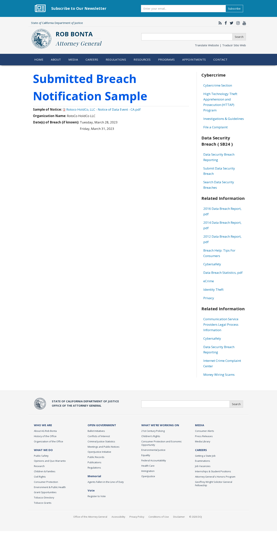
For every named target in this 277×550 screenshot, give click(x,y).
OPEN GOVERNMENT (102, 425)
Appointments (194, 59)
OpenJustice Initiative (99, 451)
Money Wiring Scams (219, 374)
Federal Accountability (153, 460)
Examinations (202, 461)
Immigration (148, 471)
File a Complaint (215, 127)
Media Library (202, 441)
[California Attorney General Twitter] (230, 23)
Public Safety (41, 455)
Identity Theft (213, 289)
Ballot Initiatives (96, 431)
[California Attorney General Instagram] (237, 23)
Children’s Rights (150, 436)
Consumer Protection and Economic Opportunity (161, 443)
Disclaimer (179, 516)
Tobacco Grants (42, 502)
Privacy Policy (136, 516)
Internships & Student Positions (213, 471)
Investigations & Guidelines (223, 118)
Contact (220, 59)
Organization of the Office (48, 441)
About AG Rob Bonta (45, 431)
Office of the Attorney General (90, 516)
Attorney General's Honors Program (215, 476)
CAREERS (201, 450)
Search (239, 37)
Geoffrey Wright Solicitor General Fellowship (213, 483)
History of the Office (45, 436)
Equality (145, 455)
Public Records (96, 457)
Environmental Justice (153, 450)
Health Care (148, 465)
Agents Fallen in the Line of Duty (106, 482)
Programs (166, 59)
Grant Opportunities (45, 492)
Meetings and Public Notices (103, 446)
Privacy (208, 298)
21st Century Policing (153, 431)
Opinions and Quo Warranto (50, 461)
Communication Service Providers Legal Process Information (220, 324)
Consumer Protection (46, 482)
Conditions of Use (158, 516)
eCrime (208, 281)
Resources (142, 59)
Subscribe (234, 8)
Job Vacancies (202, 466)
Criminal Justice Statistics (101, 441)
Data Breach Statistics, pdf (223, 272)
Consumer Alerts (204, 431)
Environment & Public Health (50, 487)
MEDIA (199, 425)
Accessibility (118, 516)
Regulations (116, 59)
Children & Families (44, 471)
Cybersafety (212, 264)
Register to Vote (97, 496)
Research (39, 466)
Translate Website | (220, 45)
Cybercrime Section (217, 85)
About (56, 59)
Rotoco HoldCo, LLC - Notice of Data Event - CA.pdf (103, 109)
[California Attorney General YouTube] (243, 23)
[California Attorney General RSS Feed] (219, 23)
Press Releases (204, 436)
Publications (94, 462)
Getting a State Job (205, 455)
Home (39, 59)
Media (73, 59)
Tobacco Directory (44, 497)
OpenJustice (148, 476)
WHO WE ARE (43, 425)
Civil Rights (40, 476)
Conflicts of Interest (99, 436)
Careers (92, 59)
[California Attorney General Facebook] (225, 23)
